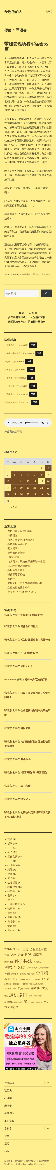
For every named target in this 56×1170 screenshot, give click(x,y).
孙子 (9, 852)
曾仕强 (42, 973)
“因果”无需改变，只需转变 (35, 639)
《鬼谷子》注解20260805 (15, 377)
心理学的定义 (32, 968)
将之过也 (37, 962)
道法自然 (38, 1002)
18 (14, 487)
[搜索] (46, 293)
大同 (13, 954)
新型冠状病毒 (25, 974)
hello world (10, 679)
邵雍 (9, 912)
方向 (33, 974)
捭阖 (7, 973)
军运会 (36, 274)
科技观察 (12, 886)
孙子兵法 (23, 961)
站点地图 (8, 1160)
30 (48, 494)
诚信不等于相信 (16, 574)
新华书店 (14, 974)
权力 (28, 979)
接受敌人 (25, 799)
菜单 (48, 11)
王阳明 (45, 979)
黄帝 (9, 925)
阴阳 (46, 1002)
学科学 (8, 1128)
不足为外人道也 (16, 570)
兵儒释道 (9, 1083)
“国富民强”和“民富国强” (34, 772)
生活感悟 (26, 274)
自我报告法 (37, 996)
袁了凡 (11, 899)
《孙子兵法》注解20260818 (16, 386)
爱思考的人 (13, 11)
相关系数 (7, 988)
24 (8, 494)
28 (34, 494)
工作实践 (12, 856)
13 (28, 481)
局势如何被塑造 (16, 552)
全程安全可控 (38, 949)
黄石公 (11, 930)
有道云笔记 (11, 979)
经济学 (11, 891)
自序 (30, 996)
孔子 (9, 847)
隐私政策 (19, 1160)
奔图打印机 (25, 954)
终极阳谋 (12, 535)
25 (14, 494)
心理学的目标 (43, 968)
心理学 (11, 865)
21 (34, 487)
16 (48, 481)
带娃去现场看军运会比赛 (26, 46)
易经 (9, 873)
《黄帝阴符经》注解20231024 (17, 402)
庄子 (9, 860)
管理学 (27, 988)
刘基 (9, 839)
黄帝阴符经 (11, 1007)
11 (14, 481)
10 (8, 481)
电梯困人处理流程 (36, 984)
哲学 (9, 843)
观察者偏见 (18, 1002)
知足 (20, 988)
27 (28, 494)
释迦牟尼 (12, 917)
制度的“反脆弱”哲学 (32, 615)
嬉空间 (37, 954)
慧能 (9, 869)
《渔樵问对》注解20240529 (16, 394)
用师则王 (16, 984)
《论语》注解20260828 (14, 361)
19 (21, 487)
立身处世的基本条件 (18, 587)
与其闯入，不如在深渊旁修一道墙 (26, 561)
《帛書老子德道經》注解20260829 (19, 353)
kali (18, 949)
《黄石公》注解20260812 (15, 369)
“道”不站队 (13, 557)
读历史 (11, 908)
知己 (14, 988)
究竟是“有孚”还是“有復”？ (22, 591)
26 (21, 494)
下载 (33, 345)
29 (41, 494)
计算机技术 (13, 904)
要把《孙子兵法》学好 (19, 531)
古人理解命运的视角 (18, 565)
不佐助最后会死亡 (17, 544)
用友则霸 (7, 984)
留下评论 (46, 274)
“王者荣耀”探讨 (29, 653)
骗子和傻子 (27, 785)
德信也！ (12, 578)
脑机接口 (18, 994)
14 (34, 481)
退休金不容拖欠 (29, 626)
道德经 (31, 1002)
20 (28, 487)
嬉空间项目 (8, 962)
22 (41, 487)
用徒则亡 (24, 984)
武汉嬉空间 (35, 979)
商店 (6, 1151)
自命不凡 (25, 759)
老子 (9, 895)
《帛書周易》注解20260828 (16, 345)
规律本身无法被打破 (36, 679)
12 (21, 481)
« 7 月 (14, 507)
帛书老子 (10, 967)
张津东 (8, 615)
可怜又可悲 (27, 666)
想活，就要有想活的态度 (21, 539)
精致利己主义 (39, 988)
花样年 (8, 1002)
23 (48, 487)
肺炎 (6, 996)
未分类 (11, 878)
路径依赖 (25, 728)
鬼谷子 (11, 921)
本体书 (22, 979)
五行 (25, 949)
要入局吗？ (13, 548)
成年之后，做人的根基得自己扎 (24, 583)
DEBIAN (9, 949)
